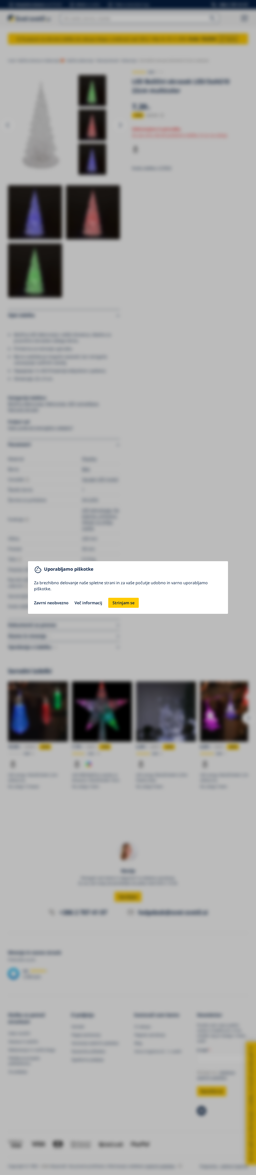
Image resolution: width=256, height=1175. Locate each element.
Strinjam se (123, 603)
